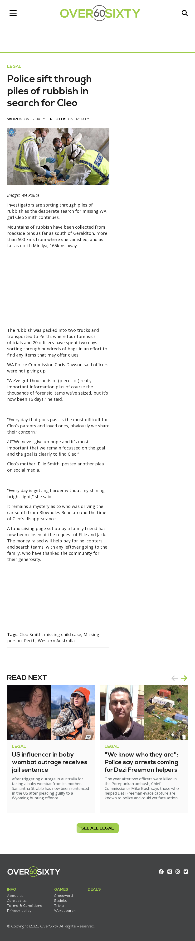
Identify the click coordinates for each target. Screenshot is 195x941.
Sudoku (61, 901)
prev (174, 678)
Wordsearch (65, 911)
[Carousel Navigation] (179, 678)
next (184, 678)
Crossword (63, 896)
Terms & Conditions (24, 906)
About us (15, 896)
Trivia (59, 906)
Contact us (17, 901)
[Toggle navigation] (13, 13)
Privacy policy (19, 911)
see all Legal (97, 828)
